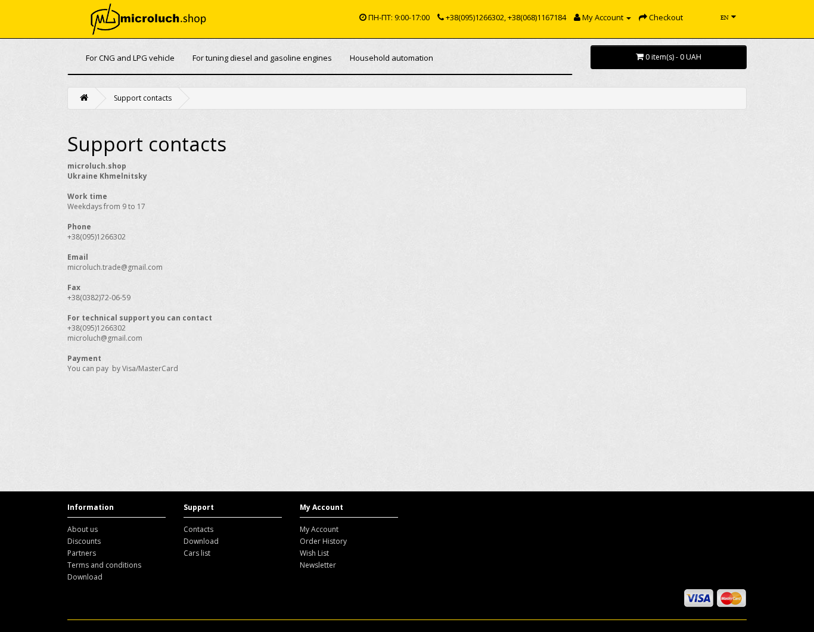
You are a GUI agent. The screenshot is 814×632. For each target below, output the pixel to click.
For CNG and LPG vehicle (130, 57)
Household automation (391, 57)
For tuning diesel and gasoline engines (262, 57)
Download (84, 577)
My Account (319, 529)
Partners (81, 553)
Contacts (198, 529)
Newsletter (318, 565)
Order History (323, 541)
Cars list (197, 553)
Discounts (84, 541)
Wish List (314, 553)
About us (82, 529)
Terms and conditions (104, 565)
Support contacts (143, 98)
